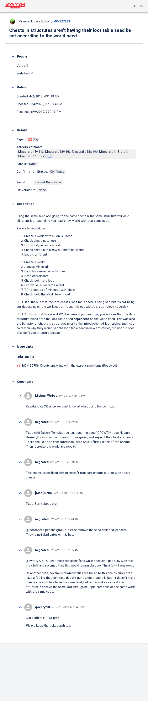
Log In (138, 6)
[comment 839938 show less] (20, 422)
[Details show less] (13, 130)
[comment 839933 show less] (20, 607)
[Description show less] (13, 204)
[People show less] (13, 56)
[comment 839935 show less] (20, 519)
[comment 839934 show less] (20, 550)
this (95, 314)
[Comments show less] (13, 382)
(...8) (49, 156)
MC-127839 (61, 21)
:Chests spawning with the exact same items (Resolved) (69, 365)
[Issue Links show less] (13, 346)
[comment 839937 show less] (20, 462)
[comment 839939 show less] (20, 396)
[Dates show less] (13, 87)
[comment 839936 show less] (20, 493)
